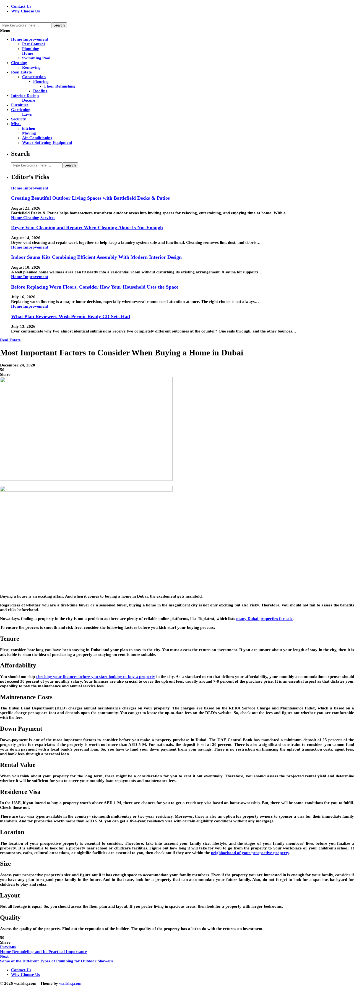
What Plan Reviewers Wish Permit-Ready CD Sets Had (70, 316)
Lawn (27, 114)
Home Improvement (29, 39)
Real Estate (21, 72)
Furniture (19, 105)
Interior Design (25, 95)
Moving (29, 133)
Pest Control (33, 44)
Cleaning (19, 62)
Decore (28, 100)
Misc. (16, 124)
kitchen (28, 128)
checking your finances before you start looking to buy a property (95, 676)
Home (27, 53)
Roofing (40, 91)
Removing (31, 67)
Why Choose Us (25, 11)
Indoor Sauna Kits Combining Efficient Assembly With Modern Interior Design (96, 257)
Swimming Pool (36, 58)
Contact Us (21, 6)
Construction (34, 77)
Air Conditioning (37, 138)
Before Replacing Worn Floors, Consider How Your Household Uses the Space (94, 287)
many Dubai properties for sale (264, 618)
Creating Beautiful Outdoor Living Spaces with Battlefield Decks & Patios (90, 198)
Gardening (20, 109)
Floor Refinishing (60, 86)
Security (18, 119)
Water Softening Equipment (47, 142)
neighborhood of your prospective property (250, 853)
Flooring (41, 81)
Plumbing (30, 48)
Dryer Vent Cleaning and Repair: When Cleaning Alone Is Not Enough (87, 227)
